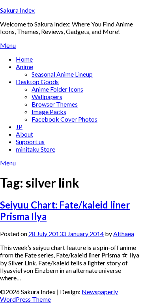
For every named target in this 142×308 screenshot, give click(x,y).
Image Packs (49, 111)
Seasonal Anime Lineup (62, 74)
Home (24, 59)
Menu (8, 45)
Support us (30, 141)
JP (19, 126)
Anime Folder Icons (57, 89)
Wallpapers (47, 96)
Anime (24, 66)
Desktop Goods (37, 81)
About (24, 134)
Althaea (123, 233)
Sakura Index (17, 10)
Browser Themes (55, 104)
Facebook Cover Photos (64, 119)
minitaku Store (35, 149)
